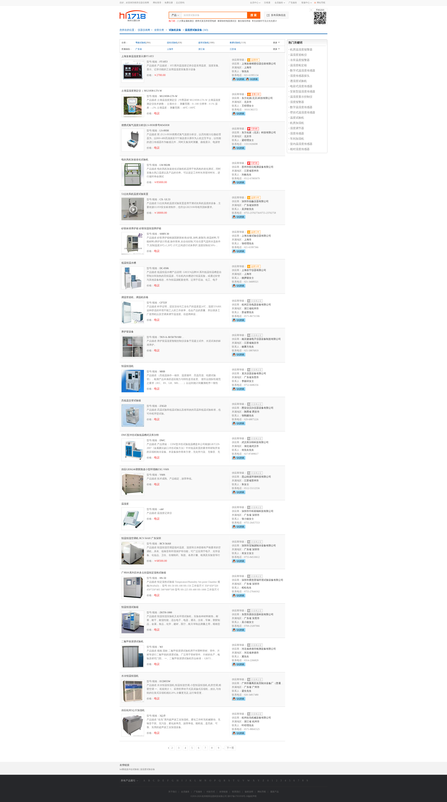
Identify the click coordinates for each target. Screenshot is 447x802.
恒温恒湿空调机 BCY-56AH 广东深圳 (141, 538)
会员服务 (279, 2)
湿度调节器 (296, 128)
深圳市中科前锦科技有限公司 (257, 511)
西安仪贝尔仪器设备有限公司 (257, 408)
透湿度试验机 (297, 81)
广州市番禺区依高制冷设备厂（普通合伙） (265, 683)
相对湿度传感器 (299, 149)
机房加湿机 (296, 122)
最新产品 (274, 791)
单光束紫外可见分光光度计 (264, 21)
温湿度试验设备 (147, 769)
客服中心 (305, 2)
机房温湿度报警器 (300, 49)
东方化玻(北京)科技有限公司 (257, 98)
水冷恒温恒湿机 (129, 676)
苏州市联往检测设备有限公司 (257, 167)
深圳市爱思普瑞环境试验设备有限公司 (262, 580)
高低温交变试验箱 (131, 400)
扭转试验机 (172, 42)
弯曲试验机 (140, 42)
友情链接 (223, 791)
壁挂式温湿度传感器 (301, 112)
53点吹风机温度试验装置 (134, 194)
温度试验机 (296, 117)
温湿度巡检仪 (297, 54)
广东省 (138, 49)
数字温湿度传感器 (300, 107)
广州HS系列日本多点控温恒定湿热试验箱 (143, 572)
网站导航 (321, 2)
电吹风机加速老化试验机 (134, 159)
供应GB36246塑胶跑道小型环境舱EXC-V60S (145, 469)
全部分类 (158, 30)
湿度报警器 (296, 101)
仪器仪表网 (144, 30)
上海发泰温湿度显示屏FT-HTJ (137, 56)
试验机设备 (175, 30)
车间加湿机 (296, 138)
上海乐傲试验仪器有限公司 (256, 235)
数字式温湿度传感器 (301, 70)
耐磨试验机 (235, 42)
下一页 (230, 748)
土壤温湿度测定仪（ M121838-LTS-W (141, 90)
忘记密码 (180, 2)
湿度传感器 (296, 133)
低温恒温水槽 (128, 263)
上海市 (170, 49)
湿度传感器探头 (299, 75)
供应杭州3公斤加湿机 (133, 710)
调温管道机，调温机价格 (134, 297)
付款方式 (211, 791)
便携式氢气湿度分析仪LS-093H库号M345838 (145, 125)
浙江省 (201, 49)
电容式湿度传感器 (300, 86)
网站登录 (157, 2)
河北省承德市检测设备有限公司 (259, 649)
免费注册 (168, 2)
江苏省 (233, 49)
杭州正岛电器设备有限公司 (256, 304)
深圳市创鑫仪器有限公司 (255, 201)
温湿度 (125, 504)
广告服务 (293, 2)
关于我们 (172, 791)
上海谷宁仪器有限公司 (254, 270)
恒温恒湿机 (127, 366)
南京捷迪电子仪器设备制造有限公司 (261, 339)
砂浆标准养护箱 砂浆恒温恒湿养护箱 (141, 228)
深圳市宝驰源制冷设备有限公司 (259, 545)
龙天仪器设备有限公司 (254, 373)
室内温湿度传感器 (300, 143)
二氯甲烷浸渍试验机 (132, 641)
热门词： (173, 21)
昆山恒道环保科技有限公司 (256, 476)
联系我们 (236, 791)
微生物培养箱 (244, 21)
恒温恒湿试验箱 (129, 607)
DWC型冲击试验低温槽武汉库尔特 (140, 435)
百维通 (267, 2)
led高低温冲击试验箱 (129, 769)
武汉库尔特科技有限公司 (255, 442)
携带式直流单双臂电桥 (205, 21)
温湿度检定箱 (297, 65)
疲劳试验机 (203, 42)
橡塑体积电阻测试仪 (227, 21)
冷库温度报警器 (299, 60)
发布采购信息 (278, 15)
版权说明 (249, 791)
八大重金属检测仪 (185, 21)
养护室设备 (127, 331)
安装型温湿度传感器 (301, 91)
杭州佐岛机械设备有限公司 (256, 717)
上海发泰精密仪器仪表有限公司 (259, 63)
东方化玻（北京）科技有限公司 (259, 132)
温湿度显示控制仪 (300, 96)
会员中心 (254, 2)
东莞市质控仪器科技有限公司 (257, 614)
